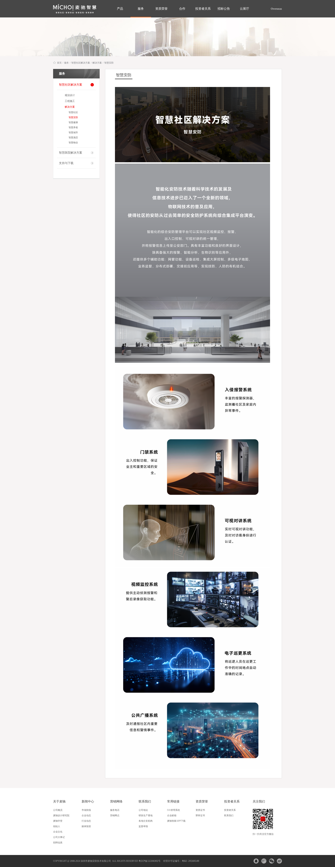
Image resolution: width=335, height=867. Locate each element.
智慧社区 (73, 112)
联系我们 (145, 801)
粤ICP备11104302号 (150, 861)
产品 (120, 8)
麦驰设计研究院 (61, 815)
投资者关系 (203, 8)
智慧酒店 (73, 137)
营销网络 (116, 801)
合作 (182, 8)
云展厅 (244, 8)
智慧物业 (73, 142)
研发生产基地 (146, 815)
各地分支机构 (146, 821)
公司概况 (57, 810)
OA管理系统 (173, 810)
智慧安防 (109, 63)
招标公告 (224, 8)
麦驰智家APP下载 (176, 821)
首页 (59, 63)
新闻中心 (88, 801)
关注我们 (259, 801)
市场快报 (86, 810)
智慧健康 (73, 122)
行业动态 (86, 821)
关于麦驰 (59, 801)
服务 (141, 8)
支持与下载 (66, 163)
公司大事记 (59, 837)
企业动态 (86, 815)
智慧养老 (73, 127)
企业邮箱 (171, 815)
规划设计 (70, 95)
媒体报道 (86, 826)
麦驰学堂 (57, 821)
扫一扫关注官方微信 (263, 834)
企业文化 (57, 831)
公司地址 (143, 810)
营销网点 (114, 815)
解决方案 (97, 63)
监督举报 (143, 826)
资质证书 (200, 810)
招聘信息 (57, 842)
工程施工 (70, 101)
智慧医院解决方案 (70, 152)
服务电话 (114, 810)
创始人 (56, 826)
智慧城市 (73, 132)
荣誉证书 (200, 815)
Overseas (276, 8)
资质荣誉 (161, 8)
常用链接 (173, 801)
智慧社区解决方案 (80, 63)
